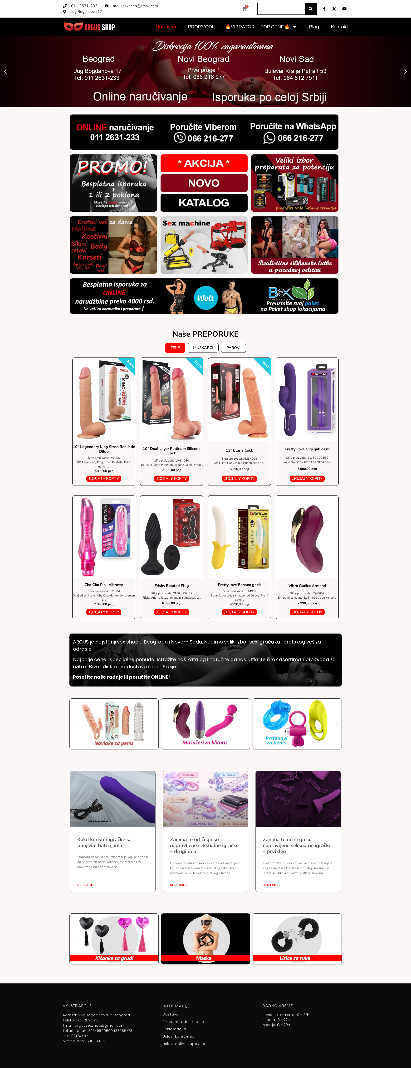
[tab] (175, 348)
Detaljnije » (86, 885)
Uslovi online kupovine (184, 1043)
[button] (5, 72)
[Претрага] (311, 8)
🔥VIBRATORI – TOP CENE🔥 (257, 26)
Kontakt (339, 26)
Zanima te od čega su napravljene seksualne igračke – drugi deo (204, 845)
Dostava (171, 1014)
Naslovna (166, 26)
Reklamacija (174, 1029)
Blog (314, 26)
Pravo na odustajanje (183, 1021)
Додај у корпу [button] (104, 478)
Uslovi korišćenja (179, 1036)
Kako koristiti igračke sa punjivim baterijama (104, 842)
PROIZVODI (200, 26)
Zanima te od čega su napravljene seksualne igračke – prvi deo (297, 845)
